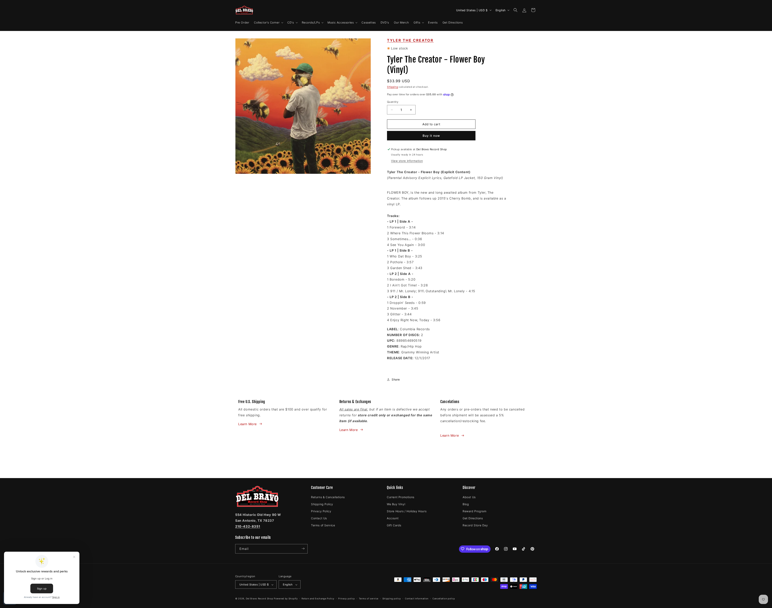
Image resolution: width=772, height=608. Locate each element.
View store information (407, 161)
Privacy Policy (321, 511)
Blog (466, 504)
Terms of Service (323, 525)
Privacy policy (346, 598)
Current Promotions (400, 497)
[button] (268, 22)
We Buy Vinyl (396, 504)
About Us (469, 497)
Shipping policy (391, 598)
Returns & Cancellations (328, 497)
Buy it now (431, 136)
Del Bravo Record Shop (259, 598)
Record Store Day (475, 525)
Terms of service (368, 598)
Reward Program (474, 511)
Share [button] (396, 379)
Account (392, 518)
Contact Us (319, 518)
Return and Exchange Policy (318, 598)
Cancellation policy (443, 598)
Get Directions (473, 518)
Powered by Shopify (286, 598)
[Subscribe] (303, 548)
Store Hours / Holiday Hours (406, 511)
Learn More (247, 424)
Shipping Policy (322, 504)
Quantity (392, 101)
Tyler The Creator (410, 40)
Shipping (392, 86)
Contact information (416, 598)
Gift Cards (394, 525)
